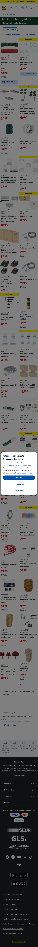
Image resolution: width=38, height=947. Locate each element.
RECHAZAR (19, 490)
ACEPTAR (19, 478)
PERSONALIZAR (19, 484)
